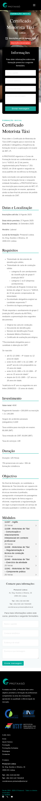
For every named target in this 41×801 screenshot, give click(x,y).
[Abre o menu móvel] (34, 5)
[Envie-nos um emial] (12, 797)
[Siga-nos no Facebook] (3, 797)
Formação (6, 745)
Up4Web (7, 795)
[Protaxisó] (11, 5)
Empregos (6, 751)
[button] (20, 523)
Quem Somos (7, 742)
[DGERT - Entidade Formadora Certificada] (11, 713)
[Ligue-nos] (7, 797)
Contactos (6, 754)
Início (4, 739)
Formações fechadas (10, 748)
